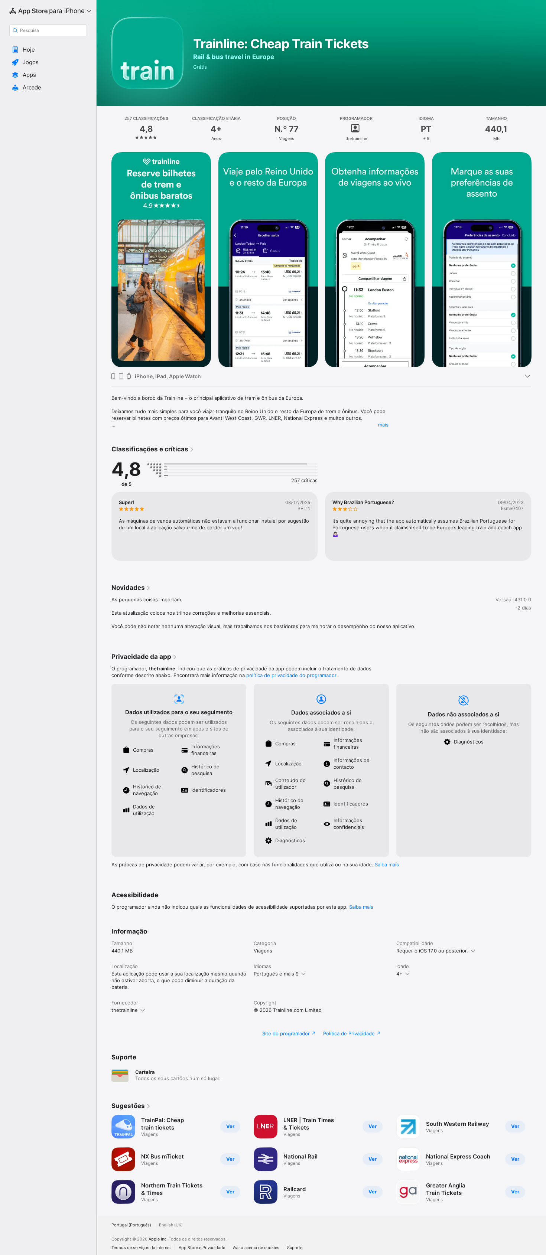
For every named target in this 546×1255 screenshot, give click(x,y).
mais (383, 425)
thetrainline (124, 1010)
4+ (399, 974)
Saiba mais (387, 864)
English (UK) (171, 1225)
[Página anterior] (104, 260)
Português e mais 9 (276, 974)
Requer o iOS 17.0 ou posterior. (432, 951)
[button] (48, 49)
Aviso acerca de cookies (256, 1248)
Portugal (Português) (131, 1225)
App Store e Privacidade (202, 1248)
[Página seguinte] (538, 260)
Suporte (294, 1248)
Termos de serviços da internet (141, 1248)
